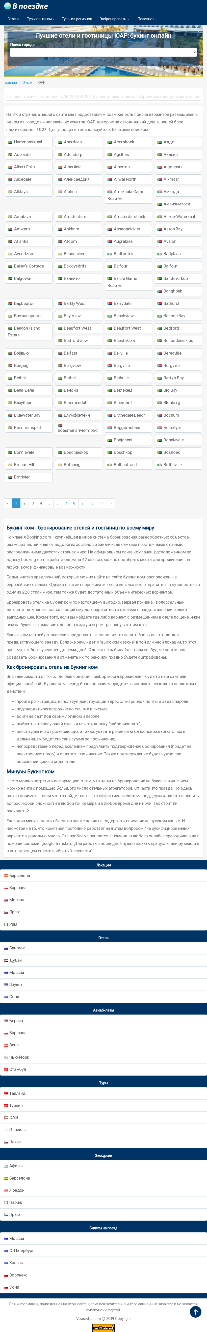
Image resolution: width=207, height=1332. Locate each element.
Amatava (22, 216)
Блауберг (22, 402)
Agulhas (121, 154)
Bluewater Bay (26, 415)
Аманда (171, 191)
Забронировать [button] (113, 19)
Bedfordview (75, 340)
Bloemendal (74, 402)
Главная (10, 83)
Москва (16, 899)
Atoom (70, 241)
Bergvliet (171, 365)
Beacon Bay (174, 315)
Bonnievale (173, 439)
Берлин (16, 1020)
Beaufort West (77, 328)
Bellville (120, 353)
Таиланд (17, 1093)
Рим (13, 924)
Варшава (18, 887)
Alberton (121, 166)
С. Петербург (21, 1250)
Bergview (72, 365)
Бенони (70, 390)
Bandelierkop (175, 278)
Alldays (20, 191)
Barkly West (74, 303)
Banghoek (172, 291)
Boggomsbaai (126, 427)
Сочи (14, 996)
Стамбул (17, 1069)
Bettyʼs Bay (173, 377)
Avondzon (23, 253)
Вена (13, 1044)
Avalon (169, 241)
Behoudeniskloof (179, 340)
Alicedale (22, 179)
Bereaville (172, 353)
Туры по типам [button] (39, 19)
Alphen (70, 191)
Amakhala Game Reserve (126, 195)
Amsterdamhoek (129, 216)
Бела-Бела (23, 390)
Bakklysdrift (74, 266)
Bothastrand (125, 464)
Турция (16, 1105)
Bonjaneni (122, 439)
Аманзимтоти (176, 203)
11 (102, 503)
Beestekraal (124, 340)
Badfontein (123, 253)
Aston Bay (173, 228)
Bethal (19, 377)
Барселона (19, 875)
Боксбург (172, 427)
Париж (15, 1202)
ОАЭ (13, 1117)
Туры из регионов (77, 19)
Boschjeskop (75, 452)
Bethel (69, 377)
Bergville (121, 365)
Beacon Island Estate (24, 331)
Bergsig (21, 365)
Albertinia (72, 166)
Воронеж (18, 1274)
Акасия (170, 154)
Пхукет (15, 984)
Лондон (16, 1190)
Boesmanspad (27, 427)
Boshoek (171, 452)
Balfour (120, 266)
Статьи (13, 19)
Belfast (70, 353)
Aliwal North (124, 179)
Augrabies (123, 241)
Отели (27, 83)
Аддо (168, 141)
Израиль (17, 1129)
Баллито (71, 278)
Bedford (171, 328)
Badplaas (172, 253)
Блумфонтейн (76, 415)
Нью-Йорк (19, 1057)
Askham (71, 228)
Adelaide (22, 154)
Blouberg (171, 402)
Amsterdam (75, 216)
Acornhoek (123, 141)
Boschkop (122, 452)
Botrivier (21, 476)
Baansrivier (74, 253)
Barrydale (122, 303)
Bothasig (72, 464)
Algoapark (173, 166)
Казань (16, 1262)
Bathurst (171, 303)
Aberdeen (72, 141)
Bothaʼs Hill (23, 464)
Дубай (15, 960)
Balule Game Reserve (122, 282)
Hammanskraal (27, 141)
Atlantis (21, 241)
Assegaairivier (126, 228)
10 (92, 503)
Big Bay (170, 390)
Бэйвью (21, 353)
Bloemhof (122, 402)
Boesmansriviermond (78, 430)
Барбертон (24, 303)
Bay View (72, 315)
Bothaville (172, 464)
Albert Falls (24, 166)
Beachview (123, 315)
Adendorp (73, 154)
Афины (16, 1165)
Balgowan (23, 278)
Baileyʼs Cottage (28, 266)
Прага (14, 911)
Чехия (15, 1141)
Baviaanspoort (27, 315)
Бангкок (17, 947)
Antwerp (21, 228)
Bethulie (121, 377)
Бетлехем (122, 390)
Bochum (171, 415)
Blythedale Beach (129, 415)
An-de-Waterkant (179, 216)
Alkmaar (171, 179)
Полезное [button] (145, 19)
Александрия (76, 179)
